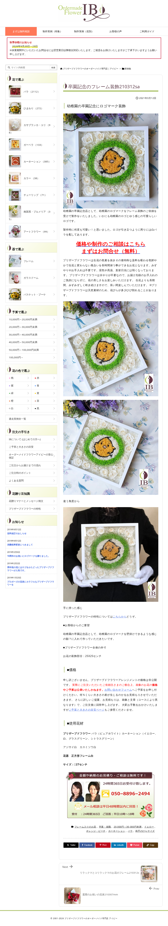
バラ (130, 830)
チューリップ (34, 194)
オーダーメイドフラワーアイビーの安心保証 (31, 456)
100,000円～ (16, 357)
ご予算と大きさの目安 (21, 446)
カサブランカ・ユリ (29, 128)
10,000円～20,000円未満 (23, 319)
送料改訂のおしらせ (16, 533)
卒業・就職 (105, 826)
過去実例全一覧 (17, 418)
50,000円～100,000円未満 (24, 349)
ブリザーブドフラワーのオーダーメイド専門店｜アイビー (90, 68)
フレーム (27, 261)
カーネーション (116, 830)
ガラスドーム (29, 277)
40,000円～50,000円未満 (23, 342)
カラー (30, 178)
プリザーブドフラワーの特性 (25, 508)
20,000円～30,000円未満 (128, 826)
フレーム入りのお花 (85, 826)
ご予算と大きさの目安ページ (87, 709)
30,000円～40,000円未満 (23, 334)
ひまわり (32, 108)
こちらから (119, 616)
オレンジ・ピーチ (95, 830)
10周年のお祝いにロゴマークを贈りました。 (28, 555)
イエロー (149, 826)
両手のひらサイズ (145, 830)
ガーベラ (32, 144)
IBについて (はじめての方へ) (25, 439)
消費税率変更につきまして (20, 544)
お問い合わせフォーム (118, 690)
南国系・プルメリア (29, 215)
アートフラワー (35, 231)
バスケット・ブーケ (33, 294)
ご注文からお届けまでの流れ (25, 465)
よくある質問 (16, 480)
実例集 (128, 68)
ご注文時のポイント (20, 472)
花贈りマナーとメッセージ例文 (26, 501)
